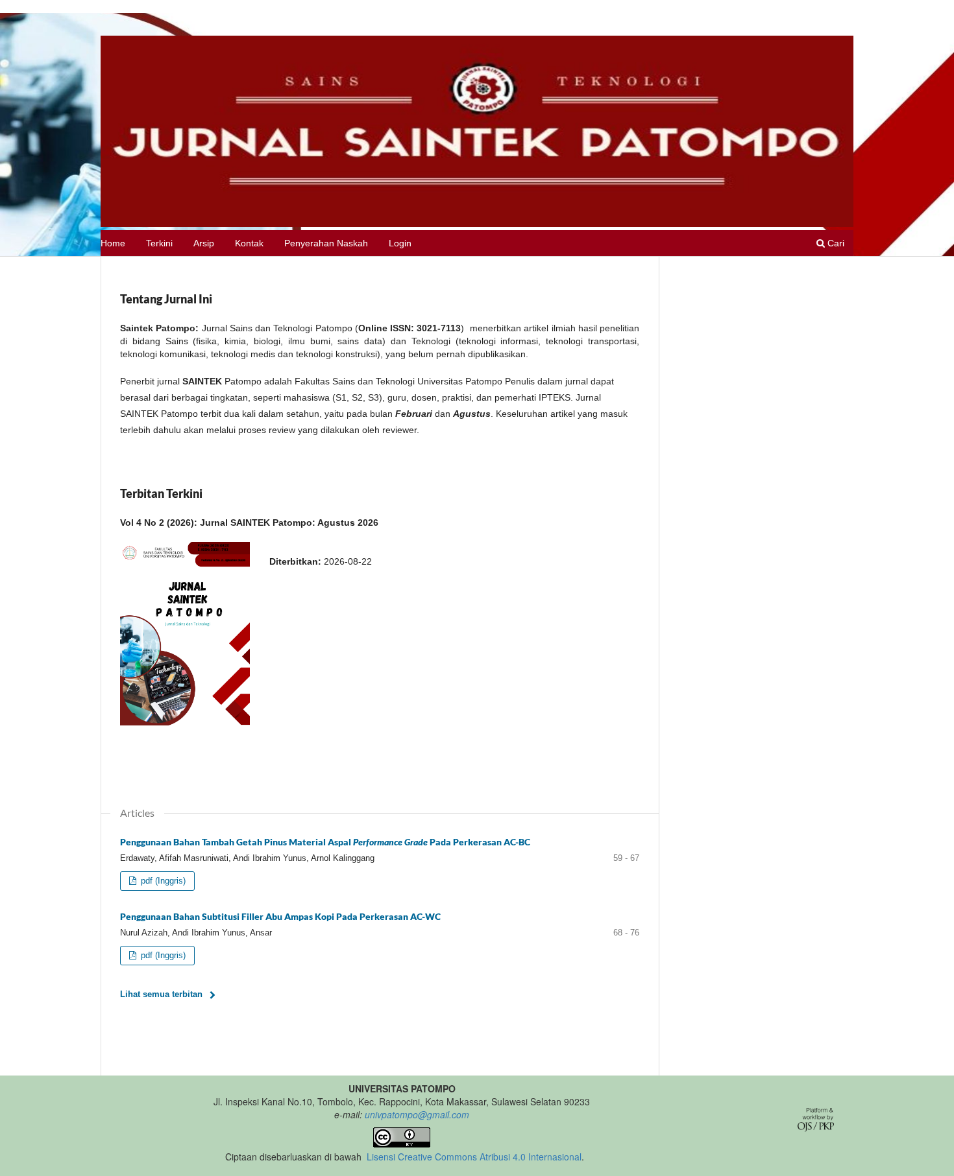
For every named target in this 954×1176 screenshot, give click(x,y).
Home (113, 243)
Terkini (159, 243)
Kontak (249, 243)
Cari (834, 243)
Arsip (203, 243)
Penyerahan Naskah (326, 243)
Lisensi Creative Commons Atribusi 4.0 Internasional (474, 1156)
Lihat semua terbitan (161, 994)
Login (400, 243)
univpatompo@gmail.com (417, 1114)
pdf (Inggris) (162, 881)
